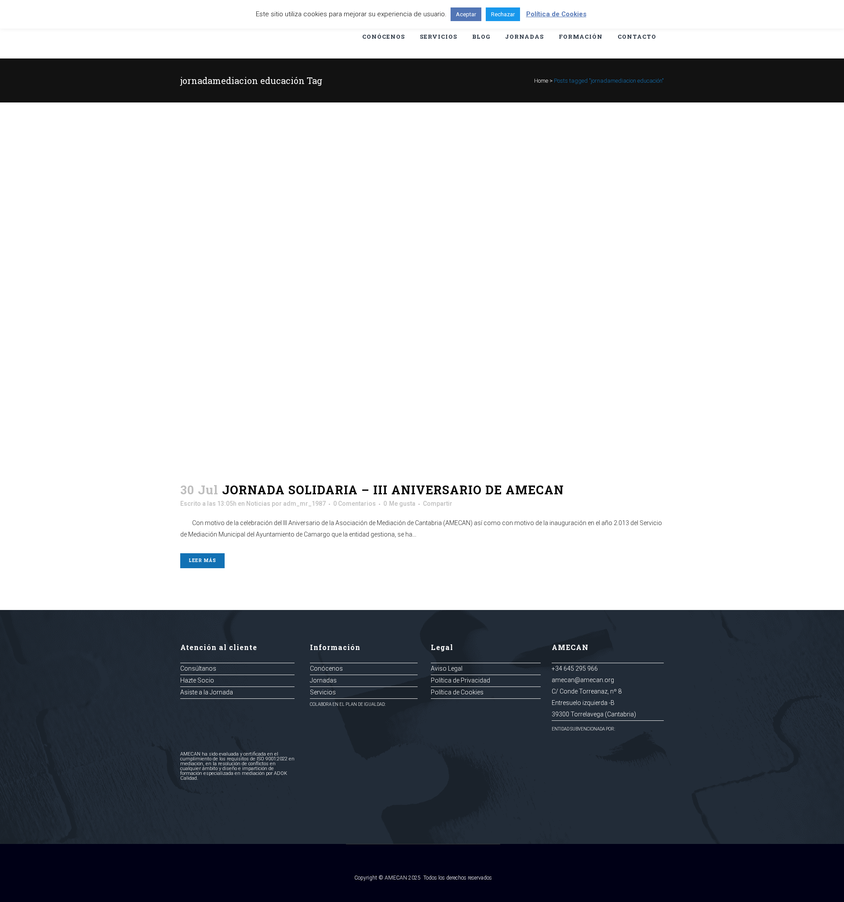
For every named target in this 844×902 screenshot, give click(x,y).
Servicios (323, 692)
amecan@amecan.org (583, 679)
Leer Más (202, 560)
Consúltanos (198, 668)
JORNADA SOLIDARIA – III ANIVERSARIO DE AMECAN (393, 489)
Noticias (258, 503)
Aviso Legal (446, 668)
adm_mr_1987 (304, 503)
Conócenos (326, 668)
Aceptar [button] (466, 14)
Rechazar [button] (503, 14)
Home (541, 80)
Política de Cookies (457, 692)
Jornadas (323, 680)
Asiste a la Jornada (206, 692)
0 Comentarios (354, 503)
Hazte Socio (197, 680)
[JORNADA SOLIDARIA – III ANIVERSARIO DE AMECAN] (422, 300)
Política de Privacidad (460, 680)
